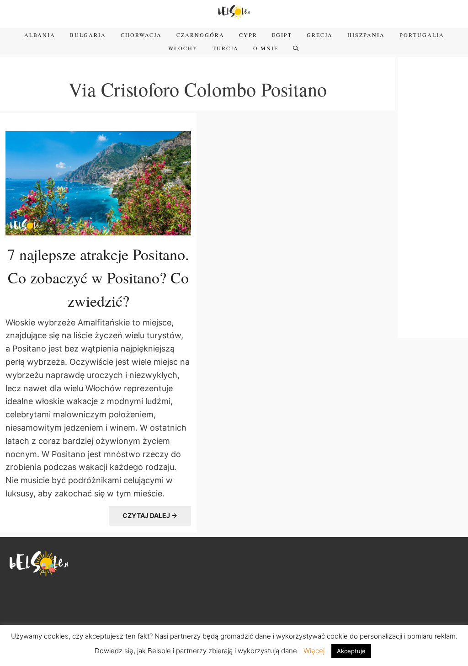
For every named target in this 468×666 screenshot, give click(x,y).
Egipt (282, 34)
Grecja (320, 34)
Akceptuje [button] (351, 651)
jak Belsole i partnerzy (172, 650)
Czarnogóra (200, 34)
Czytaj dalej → (149, 515)
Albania (39, 34)
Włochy (183, 48)
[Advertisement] (432, 196)
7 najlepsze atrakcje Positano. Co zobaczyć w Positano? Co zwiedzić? (98, 277)
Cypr (248, 34)
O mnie (265, 48)
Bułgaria (88, 34)
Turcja (226, 48)
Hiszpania (366, 34)
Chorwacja (141, 34)
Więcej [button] (313, 650)
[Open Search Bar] (296, 48)
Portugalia (421, 34)
